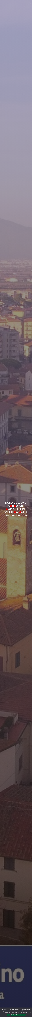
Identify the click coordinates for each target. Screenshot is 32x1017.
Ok (8, 1014)
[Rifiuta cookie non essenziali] (30, 1012)
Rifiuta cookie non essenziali (18, 1014)
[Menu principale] (29, 2)
